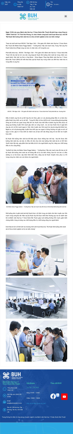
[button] (65, 16)
